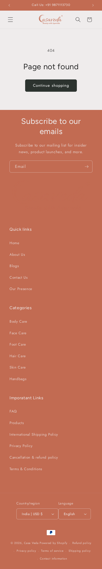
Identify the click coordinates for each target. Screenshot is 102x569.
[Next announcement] (93, 5)
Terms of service (52, 551)
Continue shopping (51, 85)
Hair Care (17, 356)
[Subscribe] (86, 167)
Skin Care (17, 367)
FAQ (13, 411)
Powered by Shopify (53, 543)
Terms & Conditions (25, 469)
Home (14, 243)
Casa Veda (31, 543)
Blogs (14, 266)
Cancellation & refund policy (33, 457)
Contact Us (18, 277)
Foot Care (17, 344)
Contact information (53, 558)
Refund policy (81, 543)
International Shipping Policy (33, 434)
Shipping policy (80, 551)
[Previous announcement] (9, 5)
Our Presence (20, 288)
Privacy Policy (20, 445)
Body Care (18, 321)
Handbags (17, 379)
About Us (17, 254)
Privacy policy (26, 551)
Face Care (18, 333)
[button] (10, 19)
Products (16, 423)
